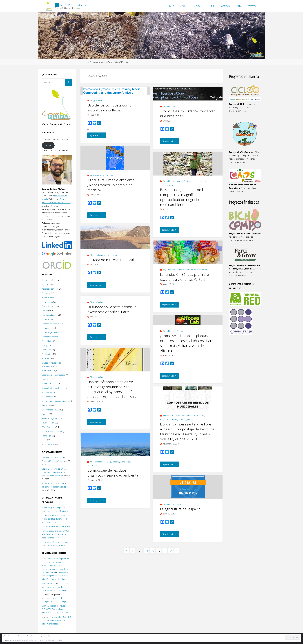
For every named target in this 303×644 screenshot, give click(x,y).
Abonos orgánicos (98, 461)
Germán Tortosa (49, 583)
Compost (45, 319)
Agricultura (94, 175)
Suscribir (48, 145)
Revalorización (166, 185)
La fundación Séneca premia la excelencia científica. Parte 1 (111, 309)
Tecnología (46, 435)
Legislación (188, 419)
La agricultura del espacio (180, 509)
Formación (46, 358)
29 (152, 551)
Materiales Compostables (52, 388)
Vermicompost (48, 444)
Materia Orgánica (183, 181)
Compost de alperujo (50, 323)
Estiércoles (46, 349)
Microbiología (47, 396)
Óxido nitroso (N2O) (50, 409)
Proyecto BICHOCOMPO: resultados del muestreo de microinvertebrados (55, 609)
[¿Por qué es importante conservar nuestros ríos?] (188, 94)
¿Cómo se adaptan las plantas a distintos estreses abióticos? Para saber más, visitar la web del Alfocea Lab (186, 343)
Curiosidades (47, 341)
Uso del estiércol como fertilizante (56, 526)
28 (146, 551)
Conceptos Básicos (50, 336)
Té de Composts (49, 427)
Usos (178, 504)
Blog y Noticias (96, 100)
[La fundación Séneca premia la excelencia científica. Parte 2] (188, 252)
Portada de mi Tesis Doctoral (110, 259)
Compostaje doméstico (51, 332)
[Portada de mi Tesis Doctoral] (115, 237)
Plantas (179, 331)
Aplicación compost (50, 289)
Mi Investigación (110, 255)
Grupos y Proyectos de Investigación (191, 269)
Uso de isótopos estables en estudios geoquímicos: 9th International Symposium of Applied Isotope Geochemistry (111, 389)
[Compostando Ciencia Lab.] (48, 6)
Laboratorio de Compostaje (53, 375)
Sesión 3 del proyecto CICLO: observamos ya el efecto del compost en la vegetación (54, 472)
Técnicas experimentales (52, 431)
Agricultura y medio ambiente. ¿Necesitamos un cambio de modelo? (111, 185)
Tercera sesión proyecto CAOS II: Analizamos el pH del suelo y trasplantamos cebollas (56, 534)
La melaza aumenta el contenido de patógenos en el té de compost (55, 587)
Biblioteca (167, 415)
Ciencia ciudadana (49, 315)
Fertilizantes (47, 354)
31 (164, 551)
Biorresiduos (47, 302)
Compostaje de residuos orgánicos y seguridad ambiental (113, 473)
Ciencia (45, 310)
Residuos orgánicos (200, 181)
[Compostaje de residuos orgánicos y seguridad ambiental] (115, 444)
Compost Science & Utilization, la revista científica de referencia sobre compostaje (55, 519)
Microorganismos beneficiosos (55, 401)
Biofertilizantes (48, 297)
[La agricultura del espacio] (188, 487)
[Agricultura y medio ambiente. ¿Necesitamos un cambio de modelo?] (115, 158)
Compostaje (191, 415)
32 (170, 551)
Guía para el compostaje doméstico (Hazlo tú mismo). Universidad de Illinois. (55, 575)
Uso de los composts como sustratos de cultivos (109, 108)
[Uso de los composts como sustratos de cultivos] (115, 91)
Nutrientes (46, 405)
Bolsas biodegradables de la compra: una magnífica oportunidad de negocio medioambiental (182, 197)
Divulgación (46, 345)
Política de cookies (57, 640)
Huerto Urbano (48, 370)
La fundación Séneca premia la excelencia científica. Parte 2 (184, 277)
